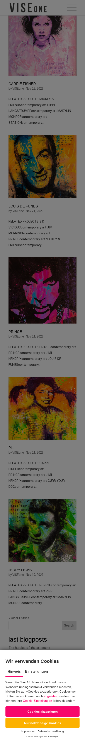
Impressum (27, 731)
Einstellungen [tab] (36, 671)
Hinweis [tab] (14, 671)
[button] (42, 711)
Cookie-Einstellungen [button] (37, 700)
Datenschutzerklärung (51, 731)
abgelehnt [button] (51, 696)
